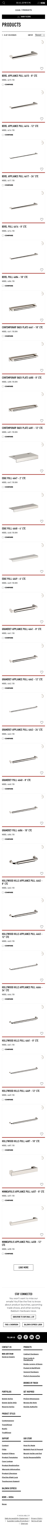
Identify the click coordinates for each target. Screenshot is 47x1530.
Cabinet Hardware (31, 1354)
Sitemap (24, 1523)
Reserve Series (8, 1407)
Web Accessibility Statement (16, 1518)
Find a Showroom (11, 1324)
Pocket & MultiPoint (32, 1368)
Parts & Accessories (32, 1376)
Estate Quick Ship (9, 1403)
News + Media (7, 1497)
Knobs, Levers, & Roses (33, 1364)
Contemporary (8, 1421)
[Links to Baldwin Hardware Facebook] (25, 1337)
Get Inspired (29, 1391)
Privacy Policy (36, 1518)
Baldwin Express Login (33, 1324)
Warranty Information (11, 1469)
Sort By (30, 35)
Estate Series (7, 1399)
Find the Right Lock (10, 1477)
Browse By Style (30, 1403)
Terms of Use (36, 1521)
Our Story (28, 1438)
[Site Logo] (23, 3)
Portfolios (6, 1391)
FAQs (4, 1449)
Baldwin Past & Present (33, 1449)
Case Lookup (7, 1461)
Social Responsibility (32, 1457)
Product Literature (9, 1473)
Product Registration (10, 1465)
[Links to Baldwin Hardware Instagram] (19, 1337)
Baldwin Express (9, 1488)
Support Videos (8, 1453)
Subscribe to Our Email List (23, 1317)
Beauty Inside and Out (33, 1453)
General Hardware (31, 1372)
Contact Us (6, 1347)
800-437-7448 (7, 1354)
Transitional (7, 1425)
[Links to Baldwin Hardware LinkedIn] (31, 1337)
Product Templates (10, 1457)
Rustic (4, 1429)
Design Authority (30, 1407)
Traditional (6, 1433)
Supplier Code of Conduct (18, 1521)
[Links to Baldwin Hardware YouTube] (37, 1337)
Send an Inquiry (8, 1357)
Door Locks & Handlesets (29, 1359)
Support (5, 1438)
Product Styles (8, 1413)
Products (28, 1347)
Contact (5, 1445)
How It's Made (29, 1445)
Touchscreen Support (10, 1481)
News (4, 1504)
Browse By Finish (31, 1383)
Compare (9, 84)
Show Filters (26, 16)
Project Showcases (31, 1399)
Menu (43, 3)
